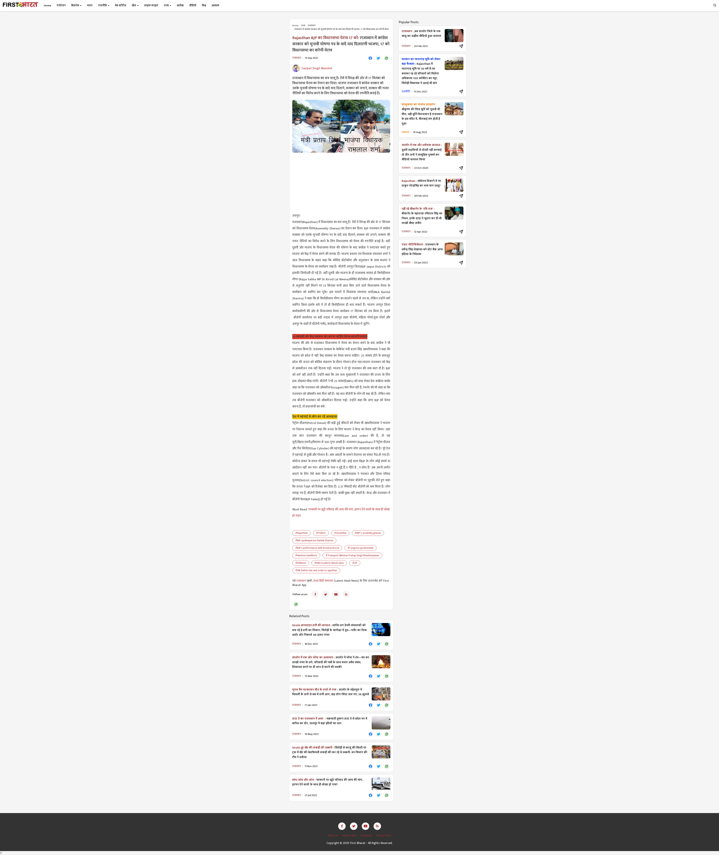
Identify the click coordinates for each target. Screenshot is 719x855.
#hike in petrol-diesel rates (329, 563)
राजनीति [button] (102, 5)
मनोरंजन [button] (61, 5)
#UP (354, 563)
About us (333, 835)
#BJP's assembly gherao (368, 533)
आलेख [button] (180, 5)
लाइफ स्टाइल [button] (151, 5)
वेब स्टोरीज (120, 5)
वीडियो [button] (192, 5)
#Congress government (361, 548)
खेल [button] (134, 5)
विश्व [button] (204, 5)
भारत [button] (89, 5)
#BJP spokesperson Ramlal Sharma (314, 540)
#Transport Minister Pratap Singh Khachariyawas (352, 555)
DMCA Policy (349, 835)
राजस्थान (311, 25)
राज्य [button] (166, 5)
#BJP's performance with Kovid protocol (317, 548)
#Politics (321, 533)
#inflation (300, 563)
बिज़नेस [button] (75, 5)
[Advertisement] (341, 182)
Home (47, 5)
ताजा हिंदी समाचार (323, 580)
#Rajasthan (301, 533)
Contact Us (366, 835)
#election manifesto (306, 555)
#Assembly (340, 533)
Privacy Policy (383, 835)
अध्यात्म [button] (215, 5)
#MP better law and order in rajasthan (316, 570)
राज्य (303, 25)
